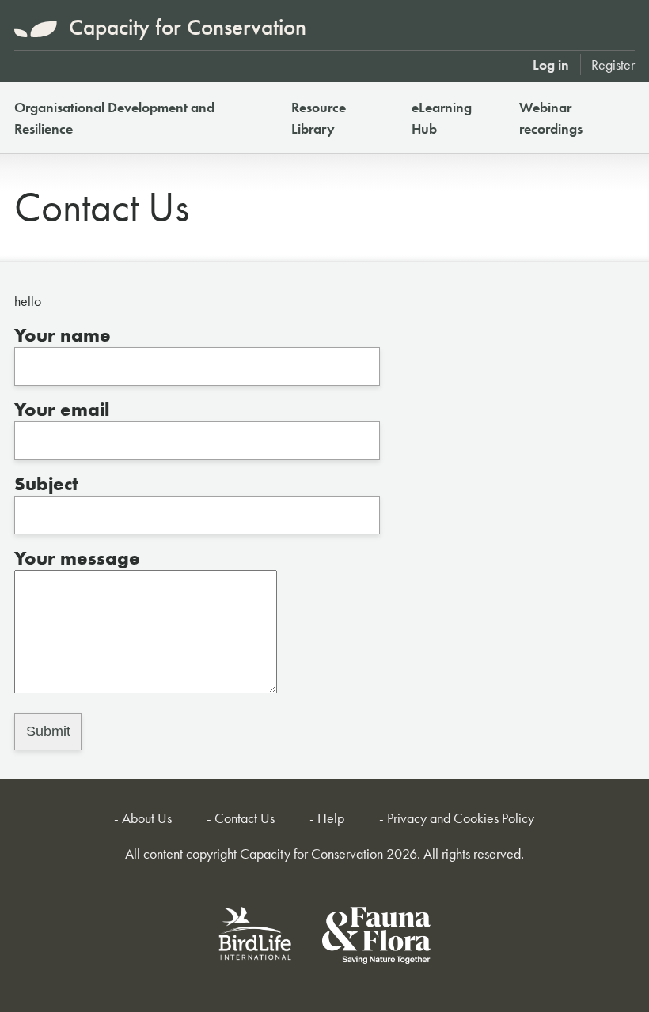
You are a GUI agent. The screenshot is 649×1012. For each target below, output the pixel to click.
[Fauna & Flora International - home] (376, 938)
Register (613, 64)
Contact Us (244, 818)
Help (330, 818)
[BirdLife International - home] (255, 938)
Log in (551, 64)
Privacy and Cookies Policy (460, 818)
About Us (147, 818)
